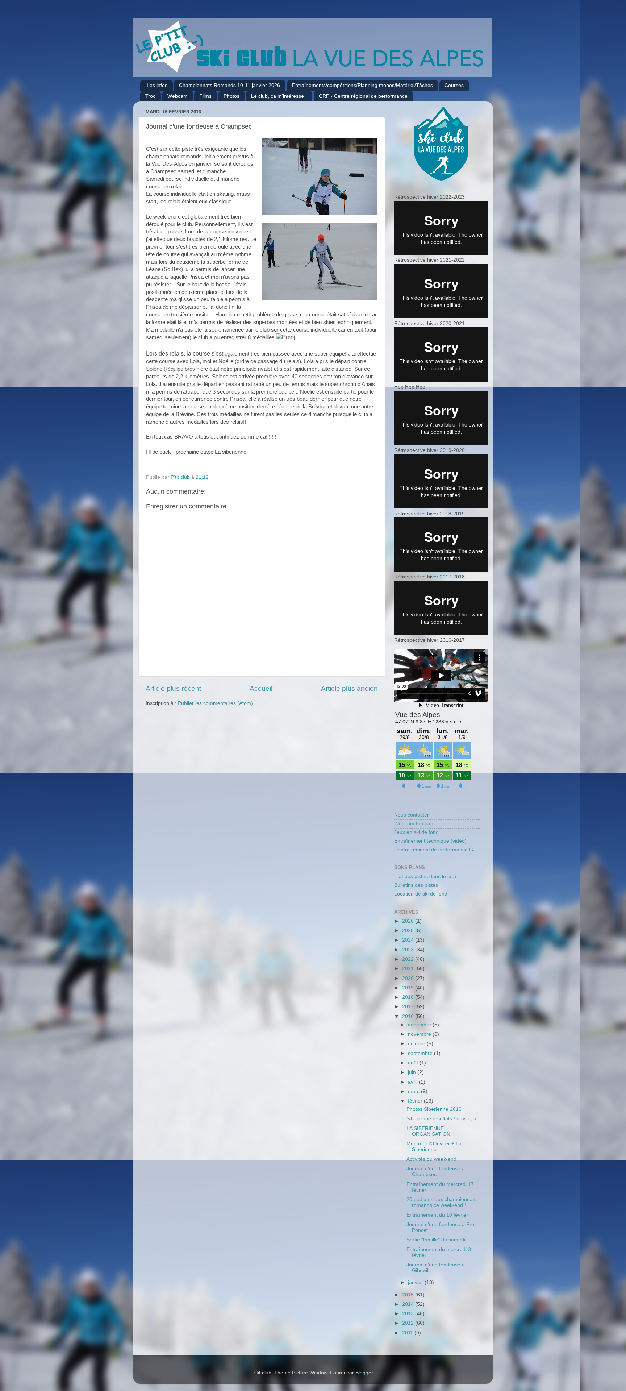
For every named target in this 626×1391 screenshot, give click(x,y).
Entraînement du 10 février (437, 1215)
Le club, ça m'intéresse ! (279, 96)
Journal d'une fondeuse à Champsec (435, 1171)
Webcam (177, 96)
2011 (408, 1333)
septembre (421, 1053)
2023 (408, 949)
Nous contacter (411, 815)
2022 (408, 959)
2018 (408, 997)
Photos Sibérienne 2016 (434, 1109)
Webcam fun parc (414, 823)
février (416, 1101)
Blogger (364, 1372)
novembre (420, 1034)
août (414, 1063)
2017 (408, 1006)
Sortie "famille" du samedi (435, 1239)
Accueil (261, 688)
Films (205, 96)
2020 (408, 978)
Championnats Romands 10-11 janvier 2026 (229, 85)
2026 (408, 921)
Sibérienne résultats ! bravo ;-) (441, 1118)
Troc (150, 96)
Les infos (157, 85)
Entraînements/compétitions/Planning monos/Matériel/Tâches (362, 85)
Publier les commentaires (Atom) (215, 703)
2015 (408, 1294)
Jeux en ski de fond (416, 832)
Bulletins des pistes (416, 885)
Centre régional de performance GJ (435, 849)
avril (413, 1082)
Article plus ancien (349, 688)
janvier (416, 1282)
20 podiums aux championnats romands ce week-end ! (441, 1202)
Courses (454, 85)
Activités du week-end (431, 1159)
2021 (408, 968)
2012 (408, 1323)
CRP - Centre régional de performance (363, 96)
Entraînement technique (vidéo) (430, 841)
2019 (408, 988)
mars (414, 1091)
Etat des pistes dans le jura (425, 876)
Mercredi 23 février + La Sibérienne (434, 1146)
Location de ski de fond (420, 894)
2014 (408, 1304)
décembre (420, 1024)
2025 (408, 930)
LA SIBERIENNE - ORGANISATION (428, 1131)
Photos (231, 96)
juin (412, 1072)
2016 (408, 1016)
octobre (417, 1043)
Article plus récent (173, 688)
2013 (408, 1313)
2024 (408, 940)
